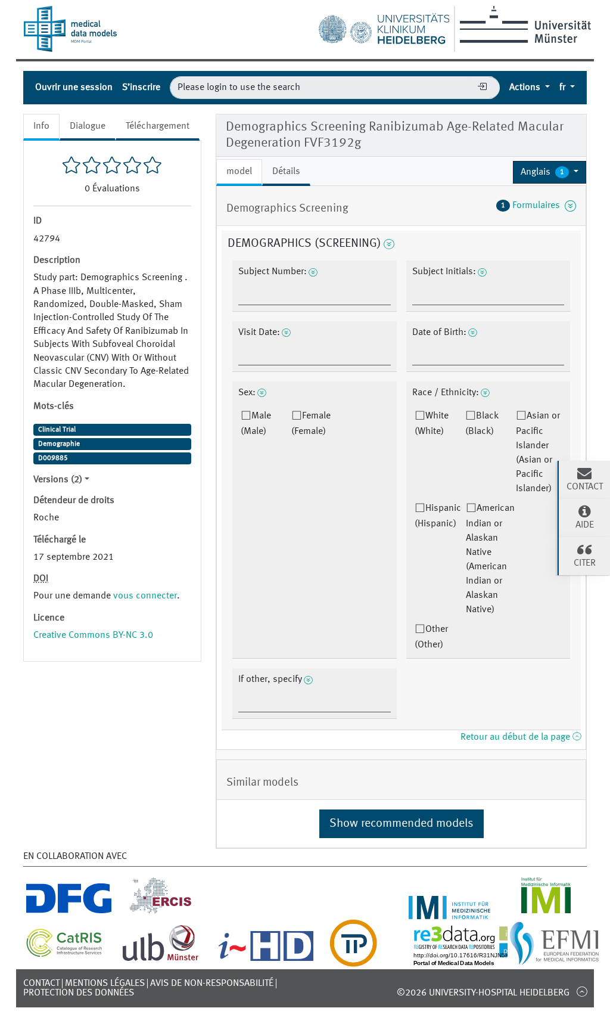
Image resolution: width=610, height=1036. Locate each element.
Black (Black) (482, 423)
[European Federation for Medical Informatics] (554, 959)
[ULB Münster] (160, 959)
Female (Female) (311, 423)
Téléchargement (157, 126)
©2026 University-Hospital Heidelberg (483, 993)
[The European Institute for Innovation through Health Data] (266, 959)
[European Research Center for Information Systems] (160, 912)
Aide (584, 525)
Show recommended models (401, 824)
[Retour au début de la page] (582, 991)
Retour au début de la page (516, 737)
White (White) (432, 423)
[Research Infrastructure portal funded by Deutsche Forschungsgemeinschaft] (68, 912)
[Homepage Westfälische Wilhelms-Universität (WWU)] (523, 24)
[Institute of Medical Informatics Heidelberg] (450, 912)
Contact (41, 983)
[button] (549, 172)
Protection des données (78, 993)
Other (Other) (431, 637)
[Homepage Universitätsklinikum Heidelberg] (383, 26)
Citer (585, 563)
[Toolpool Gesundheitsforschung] (353, 959)
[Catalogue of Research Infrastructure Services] (64, 954)
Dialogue (87, 126)
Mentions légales (105, 983)
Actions (526, 87)
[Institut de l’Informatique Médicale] (546, 912)
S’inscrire (141, 87)
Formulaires (533, 205)
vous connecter (145, 596)
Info (41, 126)
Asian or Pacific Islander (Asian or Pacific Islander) (538, 452)
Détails (286, 171)
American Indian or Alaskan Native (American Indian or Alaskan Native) (490, 559)
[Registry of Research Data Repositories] (480, 959)
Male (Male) (256, 423)
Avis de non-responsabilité (211, 983)
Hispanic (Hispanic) (438, 516)
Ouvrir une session (74, 87)
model (239, 171)
